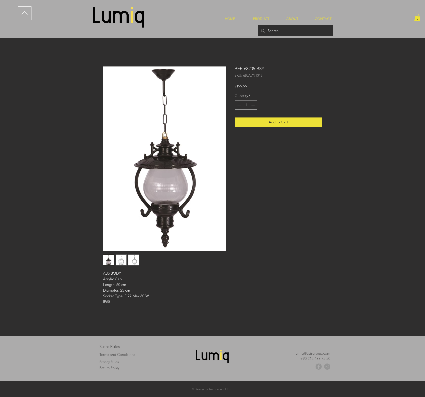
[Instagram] (327, 367)
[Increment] (253, 105)
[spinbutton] (246, 105)
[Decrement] (238, 105)
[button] (417, 17)
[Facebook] (319, 367)
